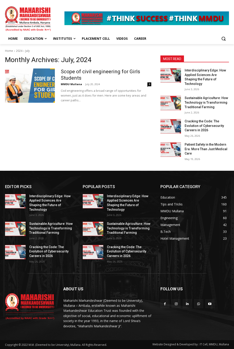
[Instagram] (176, 303)
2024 (19, 51)
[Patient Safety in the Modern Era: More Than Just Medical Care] (170, 149)
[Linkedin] (187, 303)
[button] (223, 38)
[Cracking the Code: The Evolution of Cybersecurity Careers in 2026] (170, 126)
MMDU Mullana (71, 84)
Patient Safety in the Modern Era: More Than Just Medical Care (206, 149)
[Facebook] (164, 303)
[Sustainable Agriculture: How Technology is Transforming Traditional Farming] (170, 103)
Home (9, 51)
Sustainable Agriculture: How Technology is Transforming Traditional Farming (206, 102)
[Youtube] (209, 303)
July (27, 51)
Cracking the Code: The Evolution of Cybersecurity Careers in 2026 (204, 125)
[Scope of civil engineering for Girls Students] (30, 85)
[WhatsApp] (198, 303)
